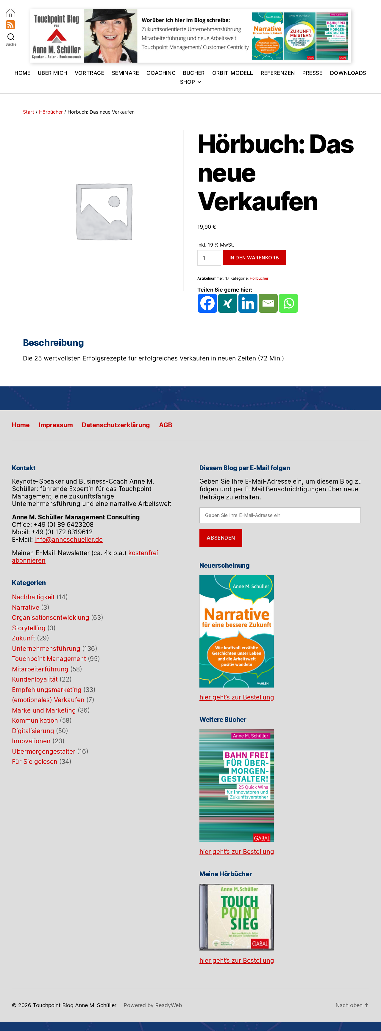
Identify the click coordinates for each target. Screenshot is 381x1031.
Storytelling (29, 628)
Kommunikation (35, 720)
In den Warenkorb (254, 258)
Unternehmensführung (46, 648)
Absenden (221, 538)
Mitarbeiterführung (40, 669)
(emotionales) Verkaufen (48, 700)
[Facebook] (207, 303)
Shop (187, 82)
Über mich (52, 73)
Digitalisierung (33, 731)
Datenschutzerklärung (116, 425)
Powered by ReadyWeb (153, 1005)
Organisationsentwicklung (50, 617)
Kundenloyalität (35, 679)
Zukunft (23, 638)
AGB (165, 425)
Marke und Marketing (44, 710)
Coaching (161, 73)
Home (22, 73)
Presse (312, 73)
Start (28, 112)
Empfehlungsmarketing (47, 689)
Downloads (348, 73)
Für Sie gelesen (34, 761)
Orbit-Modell (232, 73)
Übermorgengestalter (43, 751)
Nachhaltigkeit (33, 597)
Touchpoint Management (49, 658)
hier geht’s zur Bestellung (236, 697)
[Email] (268, 303)
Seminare (125, 73)
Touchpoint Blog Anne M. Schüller (74, 1005)
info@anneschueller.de (69, 539)
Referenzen (278, 73)
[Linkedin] (247, 303)
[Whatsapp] (288, 303)
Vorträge (89, 73)
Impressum (56, 425)
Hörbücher (51, 112)
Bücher (194, 73)
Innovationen (31, 741)
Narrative (25, 607)
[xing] (227, 303)
